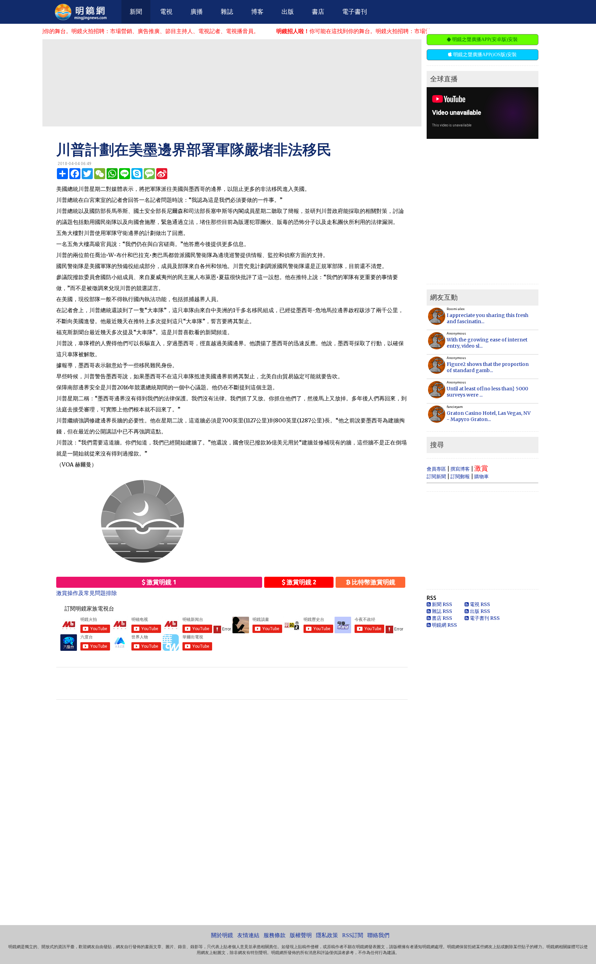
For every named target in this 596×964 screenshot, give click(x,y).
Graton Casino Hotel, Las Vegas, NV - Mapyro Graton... (488, 416)
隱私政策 (327, 935)
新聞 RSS (441, 604)
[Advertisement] (231, 82)
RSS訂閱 (352, 935)
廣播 (196, 11)
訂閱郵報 (460, 476)
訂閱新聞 (436, 476)
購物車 (481, 476)
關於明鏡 (222, 935)
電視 (166, 11)
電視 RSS (479, 604)
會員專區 (436, 469)
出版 (287, 11)
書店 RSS (441, 618)
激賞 (481, 468)
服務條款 (275, 935)
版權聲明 (301, 935)
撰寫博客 (460, 469)
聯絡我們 (378, 935)
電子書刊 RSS (484, 618)
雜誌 (227, 11)
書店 (318, 11)
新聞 (136, 11)
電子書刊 (354, 11)
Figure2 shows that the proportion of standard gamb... (488, 367)
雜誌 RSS (441, 611)
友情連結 (248, 935)
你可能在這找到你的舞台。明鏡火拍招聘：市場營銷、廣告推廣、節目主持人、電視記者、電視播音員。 (381, 31)
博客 (257, 11)
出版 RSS (479, 611)
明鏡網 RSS (444, 625)
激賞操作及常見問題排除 (86, 593)
